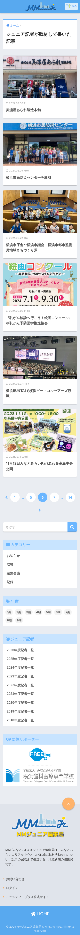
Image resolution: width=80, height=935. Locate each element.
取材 (10, 564)
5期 (48, 612)
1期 (9, 612)
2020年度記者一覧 (20, 702)
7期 (68, 612)
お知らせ (13, 555)
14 (70, 497)
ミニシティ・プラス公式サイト (27, 897)
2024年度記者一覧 (20, 667)
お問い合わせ (15, 879)
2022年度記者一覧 (20, 685)
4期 (38, 612)
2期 (18, 612)
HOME (42, 913)
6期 (58, 612)
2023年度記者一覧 (20, 676)
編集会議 (13, 573)
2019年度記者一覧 (20, 711)
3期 (28, 612)
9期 (19, 620)
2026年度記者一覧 (20, 650)
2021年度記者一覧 (20, 693)
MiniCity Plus (53, 926)
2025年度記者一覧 (20, 659)
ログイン (12, 888)
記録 (10, 582)
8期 (9, 620)
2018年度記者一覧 (20, 720)
